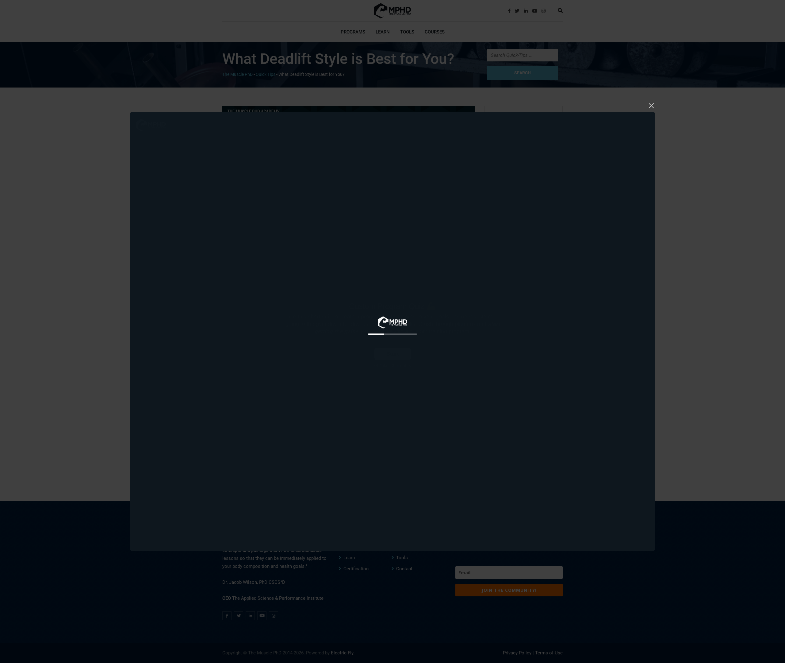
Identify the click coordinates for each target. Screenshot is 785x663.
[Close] (651, 105)
